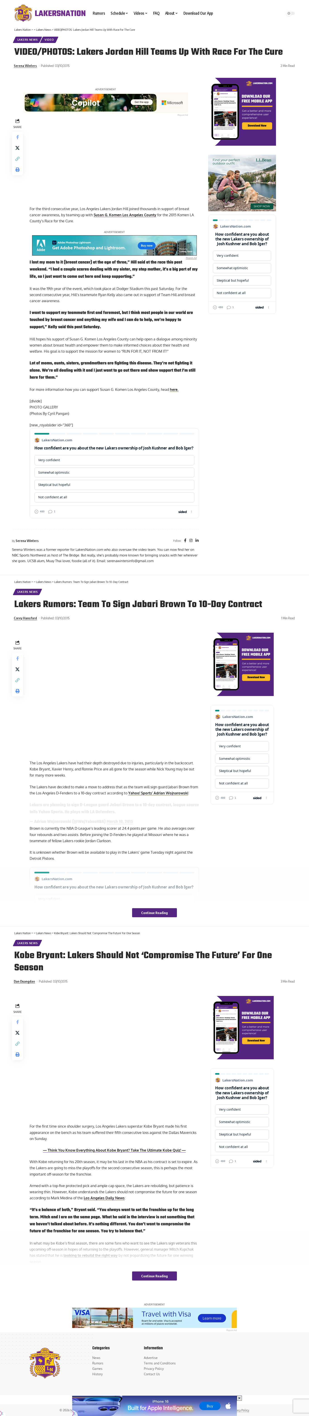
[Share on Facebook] (17, 136)
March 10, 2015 (120, 821)
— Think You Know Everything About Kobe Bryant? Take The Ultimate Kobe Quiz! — (114, 1150)
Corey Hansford (25, 618)
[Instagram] (191, 540)
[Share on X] (17, 147)
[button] (17, 158)
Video (49, 39)
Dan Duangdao (24, 981)
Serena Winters (25, 66)
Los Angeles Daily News (104, 1198)
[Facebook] (185, 540)
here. (174, 389)
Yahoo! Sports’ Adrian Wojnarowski (158, 793)
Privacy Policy (240, 1410)
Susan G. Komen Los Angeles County (125, 215)
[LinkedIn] (197, 540)
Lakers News (27, 39)
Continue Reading (154, 913)
